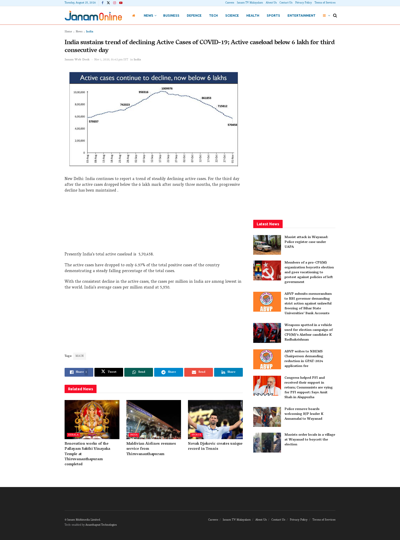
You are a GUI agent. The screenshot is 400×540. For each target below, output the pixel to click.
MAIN (79, 356)
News (148, 15)
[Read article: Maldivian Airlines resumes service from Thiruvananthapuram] (153, 419)
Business (171, 15)
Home (68, 31)
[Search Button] (335, 15)
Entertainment (302, 15)
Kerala (73, 435)
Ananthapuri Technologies (101, 525)
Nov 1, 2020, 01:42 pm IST (111, 60)
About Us (271, 3)
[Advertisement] (154, 224)
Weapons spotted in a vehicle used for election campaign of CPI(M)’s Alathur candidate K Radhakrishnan (308, 332)
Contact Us (285, 3)
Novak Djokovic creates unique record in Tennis (215, 447)
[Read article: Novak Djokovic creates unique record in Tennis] (215, 419)
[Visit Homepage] (93, 15)
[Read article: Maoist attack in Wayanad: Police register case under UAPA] (267, 245)
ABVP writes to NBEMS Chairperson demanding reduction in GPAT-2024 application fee (303, 358)
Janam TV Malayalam (250, 3)
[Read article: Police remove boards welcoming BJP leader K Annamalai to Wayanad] (267, 417)
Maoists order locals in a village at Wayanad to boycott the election (309, 440)
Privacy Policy (303, 3)
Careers (229, 3)
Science (232, 15)
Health (252, 15)
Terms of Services (325, 3)
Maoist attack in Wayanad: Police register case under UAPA (306, 242)
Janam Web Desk (77, 60)
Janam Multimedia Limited (83, 520)
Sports (273, 15)
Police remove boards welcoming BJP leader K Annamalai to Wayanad (303, 414)
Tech (213, 15)
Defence (194, 15)
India (89, 31)
